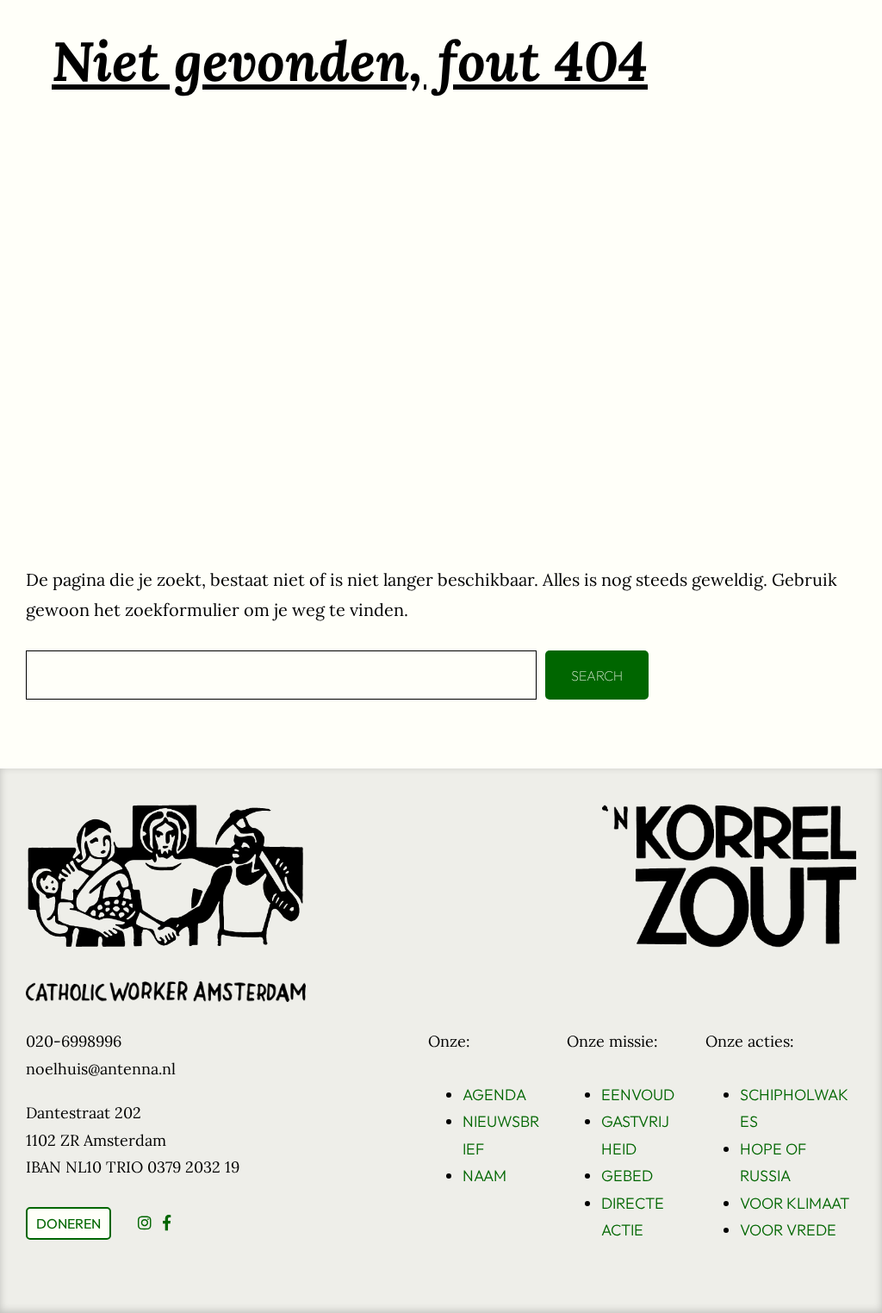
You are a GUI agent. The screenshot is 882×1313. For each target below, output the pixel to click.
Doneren (68, 1223)
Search (597, 675)
